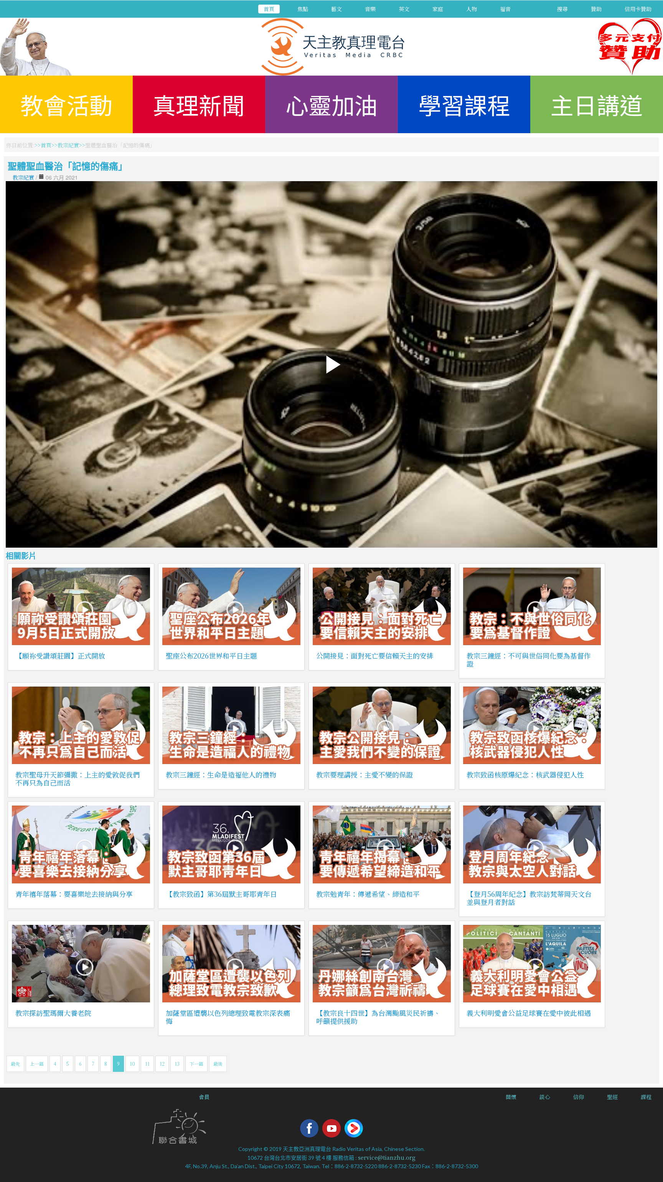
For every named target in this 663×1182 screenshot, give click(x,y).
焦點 (302, 9)
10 (132, 1063)
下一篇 (196, 1063)
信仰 (578, 1097)
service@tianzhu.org (387, 1157)
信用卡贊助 (638, 9)
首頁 (269, 9)
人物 (471, 9)
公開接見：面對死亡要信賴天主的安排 (375, 655)
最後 (218, 1063)
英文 (404, 9)
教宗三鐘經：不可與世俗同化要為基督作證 (529, 659)
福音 (505, 9)
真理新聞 (199, 104)
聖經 (612, 1097)
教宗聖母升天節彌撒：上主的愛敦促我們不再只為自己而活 (77, 778)
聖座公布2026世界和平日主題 (211, 655)
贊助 (596, 9)
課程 (646, 1097)
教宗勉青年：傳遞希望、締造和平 (368, 894)
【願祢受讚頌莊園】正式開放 (60, 655)
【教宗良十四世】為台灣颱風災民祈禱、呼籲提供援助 (378, 1017)
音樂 (370, 9)
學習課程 (464, 104)
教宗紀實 (68, 145)
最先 (15, 1063)
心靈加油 (331, 104)
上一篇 (37, 1063)
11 (147, 1063)
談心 (544, 1097)
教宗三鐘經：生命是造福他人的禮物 (221, 774)
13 (177, 1063)
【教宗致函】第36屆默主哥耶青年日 (221, 894)
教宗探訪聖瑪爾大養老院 (53, 1013)
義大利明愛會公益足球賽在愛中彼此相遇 (529, 1013)
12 (162, 1063)
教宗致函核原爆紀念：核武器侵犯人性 (525, 774)
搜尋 (562, 9)
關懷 (511, 1097)
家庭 (437, 9)
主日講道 (597, 104)
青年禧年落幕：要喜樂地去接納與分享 (74, 894)
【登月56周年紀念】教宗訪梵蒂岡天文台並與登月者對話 (529, 898)
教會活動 (66, 104)
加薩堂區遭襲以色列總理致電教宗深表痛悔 (228, 1017)
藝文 (336, 9)
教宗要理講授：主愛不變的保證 (364, 774)
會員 (204, 1097)
